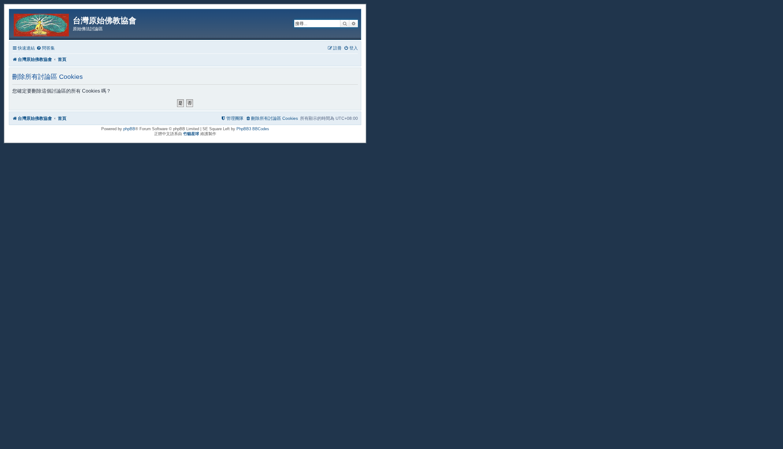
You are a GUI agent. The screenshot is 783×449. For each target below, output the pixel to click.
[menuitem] (45, 48)
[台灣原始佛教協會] (42, 24)
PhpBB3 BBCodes (252, 129)
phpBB (129, 129)
